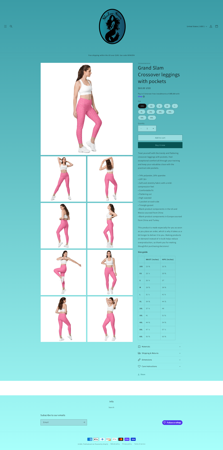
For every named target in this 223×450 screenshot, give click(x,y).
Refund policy (115, 444)
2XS (142, 106)
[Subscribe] (84, 422)
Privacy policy (127, 444)
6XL (151, 117)
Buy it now (160, 145)
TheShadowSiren (88, 444)
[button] (5, 26)
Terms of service (139, 444)
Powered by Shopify (101, 444)
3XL (160, 112)
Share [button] (143, 374)
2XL (150, 112)
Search (111, 407)
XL (142, 112)
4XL (170, 112)
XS (151, 106)
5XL (142, 117)
